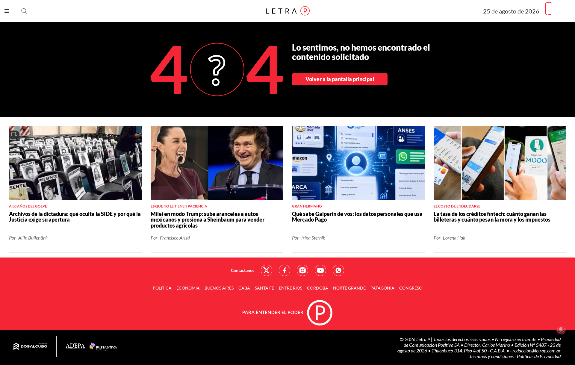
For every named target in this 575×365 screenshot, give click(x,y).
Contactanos (242, 270)
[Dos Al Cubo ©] (30, 346)
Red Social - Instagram (302, 270)
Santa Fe (264, 287)
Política (162, 287)
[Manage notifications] (561, 329)
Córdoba (317, 287)
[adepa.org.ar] (75, 346)
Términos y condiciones (492, 356)
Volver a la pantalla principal (339, 79)
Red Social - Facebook (284, 270)
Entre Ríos (290, 287)
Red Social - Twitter (266, 270)
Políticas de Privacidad (539, 356)
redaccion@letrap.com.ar (536, 350)
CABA (244, 287)
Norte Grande (349, 287)
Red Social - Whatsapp (338, 270)
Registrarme (558, 13)
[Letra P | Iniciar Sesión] (548, 8)
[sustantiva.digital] (103, 346)
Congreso (410, 287)
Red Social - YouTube (320, 270)
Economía (188, 287)
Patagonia (382, 287)
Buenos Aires (219, 287)
